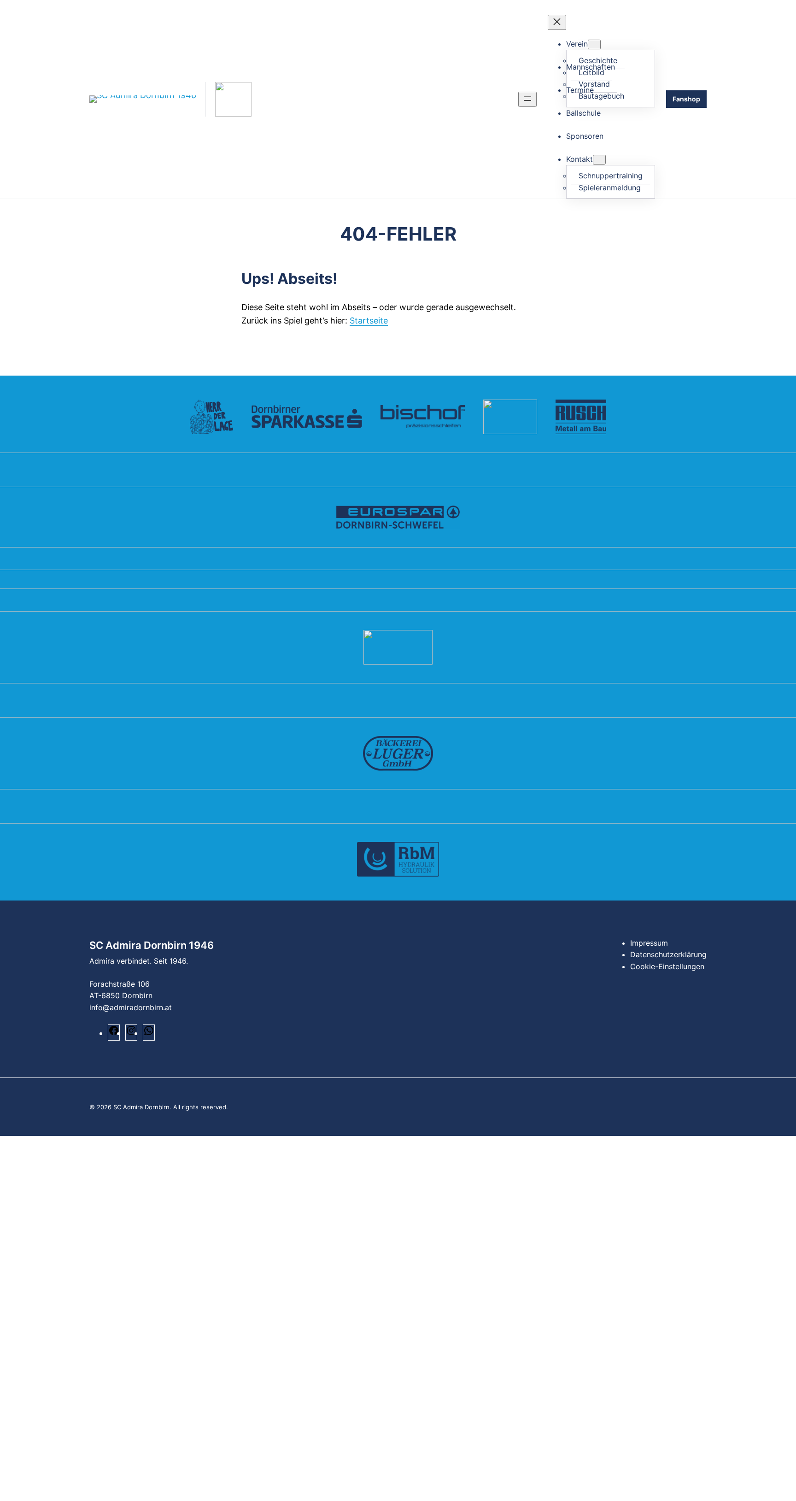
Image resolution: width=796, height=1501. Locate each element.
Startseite (369, 320)
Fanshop (686, 99)
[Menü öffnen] (527, 99)
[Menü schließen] (557, 22)
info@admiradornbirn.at (130, 1007)
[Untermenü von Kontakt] (599, 160)
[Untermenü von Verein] (594, 44)
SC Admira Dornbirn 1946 (151, 945)
